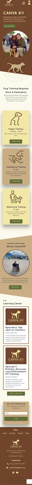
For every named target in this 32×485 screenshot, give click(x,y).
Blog (27, 433)
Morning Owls (22, 480)
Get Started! (9, 26)
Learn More (16, 141)
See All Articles (16, 393)
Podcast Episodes (11, 333)
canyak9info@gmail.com (17, 467)
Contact (20, 433)
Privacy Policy (16, 482)
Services (12, 433)
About (5, 433)
